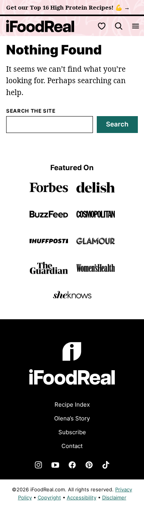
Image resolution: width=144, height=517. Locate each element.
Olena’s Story (72, 418)
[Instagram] (38, 464)
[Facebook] (72, 464)
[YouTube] (55, 464)
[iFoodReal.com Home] (40, 26)
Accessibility (81, 497)
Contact (72, 446)
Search (117, 124)
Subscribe (72, 432)
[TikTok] (106, 464)
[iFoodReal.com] (72, 390)
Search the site (31, 111)
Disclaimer (114, 497)
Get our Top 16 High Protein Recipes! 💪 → (68, 7)
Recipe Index (72, 404)
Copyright (49, 497)
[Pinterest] (89, 464)
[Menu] (135, 26)
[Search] (118, 26)
